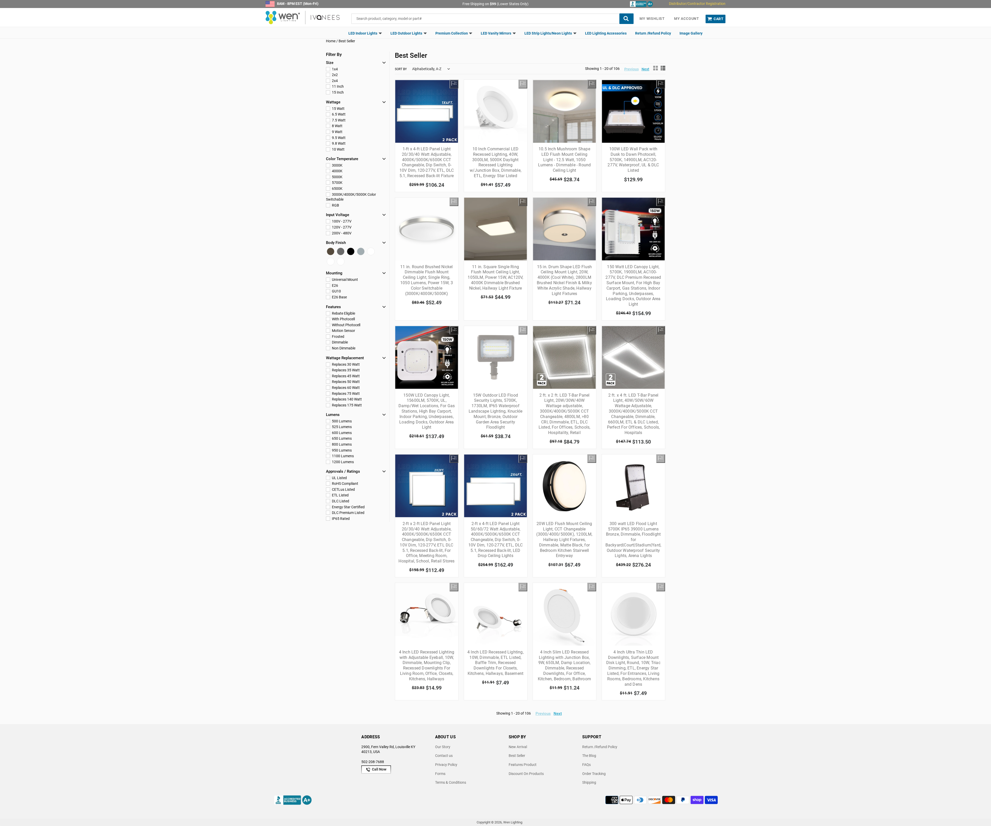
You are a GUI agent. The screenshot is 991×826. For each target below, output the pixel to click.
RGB (335, 205)
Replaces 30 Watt (345, 364)
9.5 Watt (338, 138)
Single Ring (330, 261)
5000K (336, 177)
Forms (440, 774)
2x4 (334, 81)
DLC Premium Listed (347, 513)
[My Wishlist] (454, 84)
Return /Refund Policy (653, 33)
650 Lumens (341, 438)
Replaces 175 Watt (346, 405)
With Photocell (343, 319)
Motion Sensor (343, 331)
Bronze (330, 251)
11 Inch (337, 86)
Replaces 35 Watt (345, 370)
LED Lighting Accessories (606, 33)
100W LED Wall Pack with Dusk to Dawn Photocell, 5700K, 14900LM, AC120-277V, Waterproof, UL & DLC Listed (633, 159)
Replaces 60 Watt (345, 388)
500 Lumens (341, 421)
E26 (334, 285)
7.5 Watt (338, 120)
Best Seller (517, 756)
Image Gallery (691, 33)
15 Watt (338, 109)
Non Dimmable (343, 348)
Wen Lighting (512, 822)
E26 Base (339, 297)
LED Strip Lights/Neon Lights (548, 33)
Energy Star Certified (348, 507)
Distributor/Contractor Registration (697, 4)
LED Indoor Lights (363, 33)
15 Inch (337, 92)
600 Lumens (341, 433)
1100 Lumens (342, 456)
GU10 (336, 291)
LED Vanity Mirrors (496, 33)
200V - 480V (341, 233)
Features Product (523, 765)
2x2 (334, 75)
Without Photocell (345, 325)
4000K (336, 171)
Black (350, 251)
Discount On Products (526, 774)
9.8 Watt (338, 143)
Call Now (378, 769)
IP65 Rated (340, 519)
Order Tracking (594, 774)
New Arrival (518, 747)
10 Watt (338, 149)
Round (340, 261)
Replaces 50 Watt (345, 382)
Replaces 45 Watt (345, 376)
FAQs (586, 765)
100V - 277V (341, 221)
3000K (336, 165)
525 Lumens (341, 427)
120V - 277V (341, 227)
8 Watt (336, 126)
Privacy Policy (446, 765)
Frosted (337, 336)
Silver (360, 251)
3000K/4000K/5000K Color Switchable (351, 197)
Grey (340, 251)
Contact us (444, 756)
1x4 (334, 69)
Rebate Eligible (343, 313)
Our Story (442, 747)
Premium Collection (452, 33)
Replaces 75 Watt (345, 393)
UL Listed (339, 478)
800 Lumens (341, 444)
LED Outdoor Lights (406, 33)
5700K (336, 183)
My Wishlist (652, 19)
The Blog (589, 756)
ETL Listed (340, 495)
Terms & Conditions (450, 782)
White (370, 251)
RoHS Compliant (344, 483)
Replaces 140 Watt (346, 399)
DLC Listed (340, 501)
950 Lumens (341, 450)
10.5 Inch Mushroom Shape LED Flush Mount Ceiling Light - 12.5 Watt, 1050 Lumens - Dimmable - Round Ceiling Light (564, 159)
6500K (336, 188)
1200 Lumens (342, 462)
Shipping (589, 782)
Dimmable (339, 342)
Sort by (401, 69)
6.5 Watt (338, 114)
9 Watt (336, 132)
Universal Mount (344, 279)
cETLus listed (343, 489)
